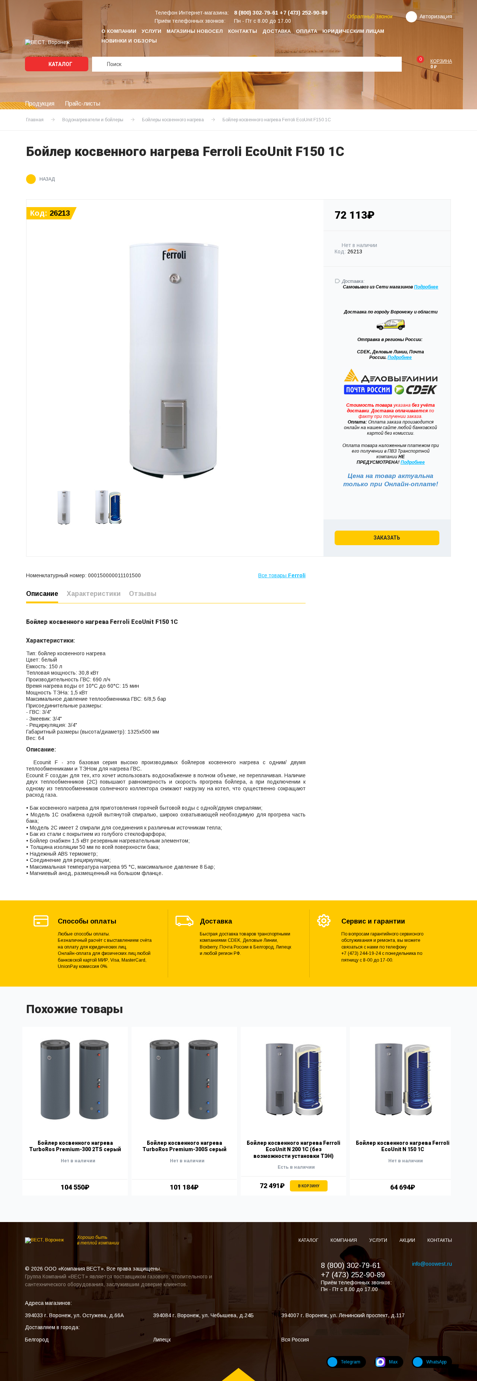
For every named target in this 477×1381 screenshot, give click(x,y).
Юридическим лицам (353, 31)
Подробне (425, 287)
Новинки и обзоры (129, 41)
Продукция (39, 103)
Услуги (151, 31)
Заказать (386, 538)
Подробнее (400, 357)
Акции (407, 1240)
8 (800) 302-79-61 (350, 1265)
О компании (118, 31)
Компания (344, 1240)
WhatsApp (436, 1362)
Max (393, 1362)
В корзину (308, 1186)
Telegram (350, 1362)
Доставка (276, 31)
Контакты (242, 31)
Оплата (306, 31)
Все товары (282, 575)
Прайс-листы (82, 103)
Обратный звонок (370, 16)
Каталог (59, 64)
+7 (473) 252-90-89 (353, 1275)
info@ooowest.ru (432, 1264)
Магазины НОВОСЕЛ (195, 31)
